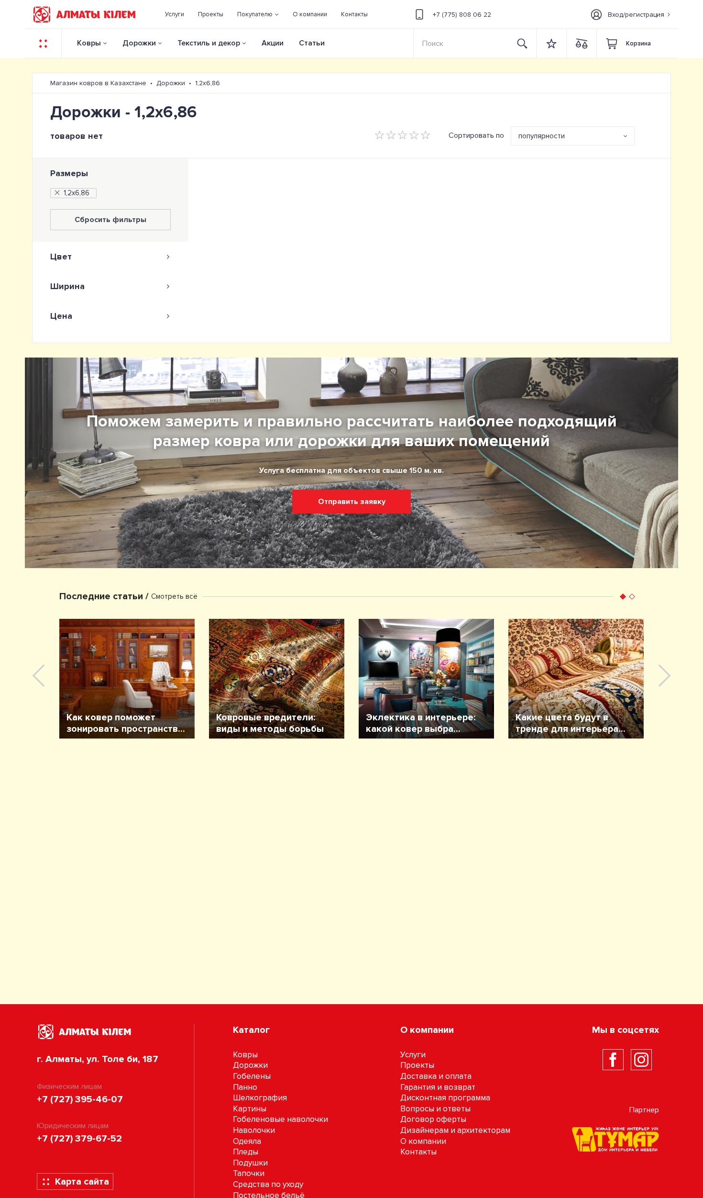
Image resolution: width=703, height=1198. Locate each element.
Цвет (61, 256)
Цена (61, 316)
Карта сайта (82, 1181)
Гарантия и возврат (437, 1087)
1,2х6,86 (76, 193)
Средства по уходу (268, 1184)
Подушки (250, 1163)
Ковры (89, 43)
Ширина (67, 286)
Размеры (69, 173)
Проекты (417, 1065)
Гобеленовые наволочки (280, 1119)
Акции (273, 43)
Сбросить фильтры (110, 219)
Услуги (413, 1055)
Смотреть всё (174, 596)
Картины (249, 1109)
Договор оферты (433, 1119)
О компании (423, 1141)
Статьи (312, 43)
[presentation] (38, 675)
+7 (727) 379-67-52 (79, 1138)
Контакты (418, 1152)
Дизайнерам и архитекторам (455, 1130)
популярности (541, 136)
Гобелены (252, 1076)
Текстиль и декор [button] (208, 43)
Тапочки (248, 1173)
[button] (258, 14)
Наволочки (254, 1130)
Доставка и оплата (436, 1076)
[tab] (110, 256)
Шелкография (260, 1098)
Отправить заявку (351, 501)
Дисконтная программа (445, 1098)
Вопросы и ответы (435, 1109)
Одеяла (247, 1141)
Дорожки (139, 43)
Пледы (245, 1152)
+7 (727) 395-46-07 (80, 1099)
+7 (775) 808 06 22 (462, 15)
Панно (245, 1087)
